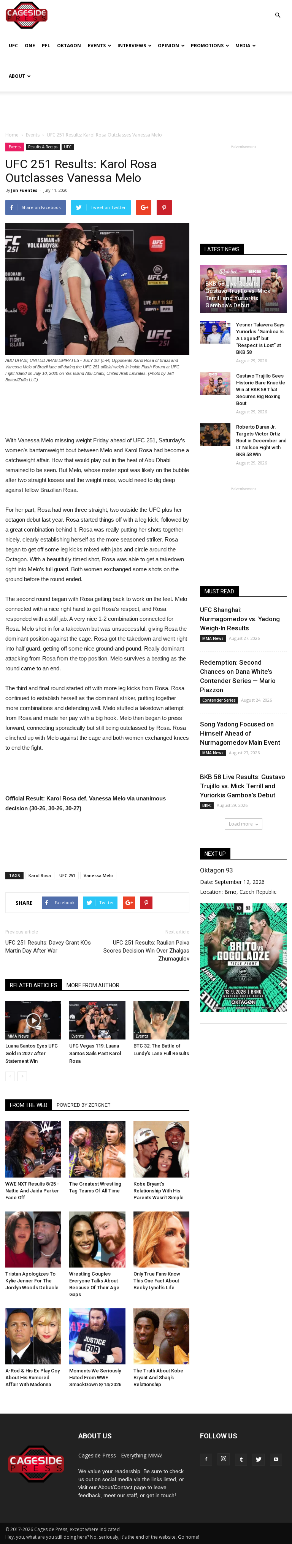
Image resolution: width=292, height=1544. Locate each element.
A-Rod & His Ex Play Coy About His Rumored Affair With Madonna (32, 1377)
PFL (46, 45)
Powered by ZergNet (83, 1105)
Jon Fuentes (24, 190)
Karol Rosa (40, 875)
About (17, 76)
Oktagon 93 (216, 870)
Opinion (168, 45)
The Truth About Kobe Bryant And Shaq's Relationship (158, 1377)
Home (12, 135)
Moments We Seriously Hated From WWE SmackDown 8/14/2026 (95, 1377)
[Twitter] (258, 1460)
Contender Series (219, 700)
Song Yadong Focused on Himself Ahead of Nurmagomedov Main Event (240, 733)
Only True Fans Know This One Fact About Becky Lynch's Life (156, 1280)
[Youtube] (276, 1460)
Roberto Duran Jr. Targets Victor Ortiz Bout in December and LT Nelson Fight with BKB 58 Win (261, 440)
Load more (241, 824)
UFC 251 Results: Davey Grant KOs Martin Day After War (48, 946)
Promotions (207, 45)
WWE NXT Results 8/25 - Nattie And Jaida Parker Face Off (32, 1190)
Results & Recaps (42, 146)
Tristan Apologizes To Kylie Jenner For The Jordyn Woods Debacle (32, 1280)
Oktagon (69, 45)
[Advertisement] (146, 108)
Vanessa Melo (98, 875)
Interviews (131, 45)
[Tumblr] (241, 1460)
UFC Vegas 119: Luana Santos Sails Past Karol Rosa (95, 1053)
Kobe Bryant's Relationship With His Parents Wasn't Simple (158, 1190)
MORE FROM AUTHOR (93, 985)
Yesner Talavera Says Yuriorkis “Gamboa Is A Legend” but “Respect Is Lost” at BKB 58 (260, 338)
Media (242, 45)
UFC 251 (67, 875)
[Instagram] (223, 1459)
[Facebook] (206, 1460)
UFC (13, 45)
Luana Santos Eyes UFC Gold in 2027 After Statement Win (31, 1053)
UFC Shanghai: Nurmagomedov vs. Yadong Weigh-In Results (240, 619)
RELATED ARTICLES (33, 985)
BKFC (206, 805)
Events (97, 45)
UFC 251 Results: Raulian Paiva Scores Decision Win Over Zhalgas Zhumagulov (146, 950)
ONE (30, 45)
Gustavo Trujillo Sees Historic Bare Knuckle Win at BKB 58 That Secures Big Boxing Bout (260, 389)
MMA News (18, 1036)
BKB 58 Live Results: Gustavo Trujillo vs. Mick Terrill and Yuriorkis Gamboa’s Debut (237, 294)
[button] (277, 9)
